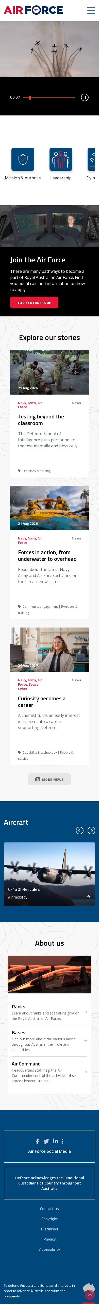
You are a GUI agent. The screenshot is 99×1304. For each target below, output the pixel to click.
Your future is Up (34, 302)
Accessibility (49, 1249)
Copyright (49, 1219)
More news (53, 779)
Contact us (49, 1209)
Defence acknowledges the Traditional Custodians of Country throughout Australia (49, 1183)
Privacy (49, 1239)
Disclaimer (49, 1229)
